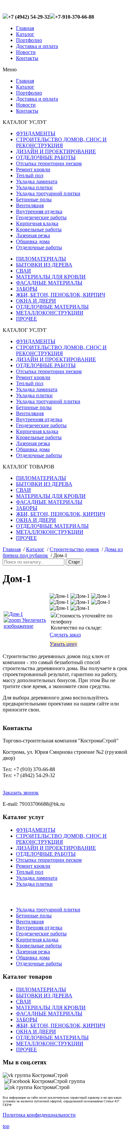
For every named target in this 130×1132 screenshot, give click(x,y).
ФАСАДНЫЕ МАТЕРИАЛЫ (49, 283)
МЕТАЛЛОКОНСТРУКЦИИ (49, 313)
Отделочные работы (39, 247)
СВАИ (23, 271)
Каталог (25, 34)
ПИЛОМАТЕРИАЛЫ (41, 259)
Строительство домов (74, 549)
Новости (26, 52)
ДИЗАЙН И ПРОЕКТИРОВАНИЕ (56, 151)
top (6, 1126)
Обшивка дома (33, 241)
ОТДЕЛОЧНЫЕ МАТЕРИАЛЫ (52, 307)
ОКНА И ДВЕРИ (36, 301)
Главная (25, 28)
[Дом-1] (59, 596)
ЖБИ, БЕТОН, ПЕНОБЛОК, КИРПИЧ (60, 295)
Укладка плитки (34, 187)
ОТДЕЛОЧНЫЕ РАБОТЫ (46, 157)
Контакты (27, 58)
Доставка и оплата (37, 46)
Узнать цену (63, 644)
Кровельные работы (39, 229)
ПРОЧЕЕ (26, 319)
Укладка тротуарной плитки (48, 193)
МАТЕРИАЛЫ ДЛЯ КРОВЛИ (51, 277)
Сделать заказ (65, 634)
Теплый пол (29, 175)
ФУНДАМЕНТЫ (35, 133)
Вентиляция (30, 205)
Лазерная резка (33, 235)
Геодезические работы (41, 217)
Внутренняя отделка (39, 211)
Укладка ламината (36, 181)
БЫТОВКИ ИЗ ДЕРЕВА (44, 265)
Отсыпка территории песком (49, 163)
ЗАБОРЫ (26, 289)
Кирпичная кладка (37, 223)
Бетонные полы (34, 199)
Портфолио (29, 40)
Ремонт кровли (33, 169)
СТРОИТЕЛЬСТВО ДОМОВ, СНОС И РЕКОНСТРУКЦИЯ (61, 142)
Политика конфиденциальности (39, 1115)
